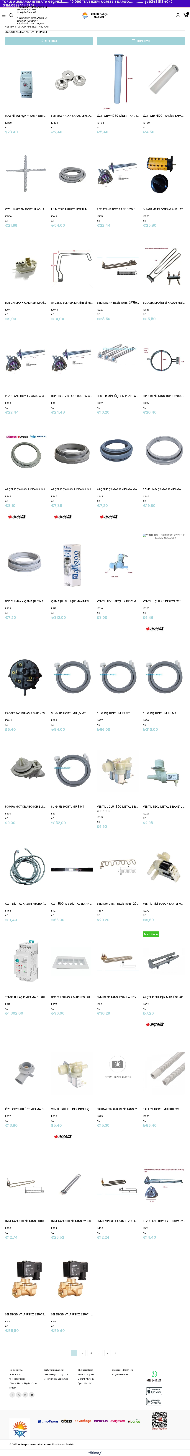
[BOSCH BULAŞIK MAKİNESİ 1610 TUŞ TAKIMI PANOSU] (72, 961)
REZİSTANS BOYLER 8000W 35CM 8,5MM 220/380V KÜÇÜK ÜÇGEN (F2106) (118, 209)
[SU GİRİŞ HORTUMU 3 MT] (72, 771)
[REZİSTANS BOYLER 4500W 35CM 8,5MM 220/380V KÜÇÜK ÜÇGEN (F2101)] (26, 360)
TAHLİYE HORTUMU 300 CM (161, 1109)
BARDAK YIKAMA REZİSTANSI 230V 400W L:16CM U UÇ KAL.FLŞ (118, 1109)
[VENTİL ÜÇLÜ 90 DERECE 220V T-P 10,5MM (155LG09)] (164, 565)
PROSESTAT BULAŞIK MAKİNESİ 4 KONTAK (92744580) (26, 713)
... (99, 1353)
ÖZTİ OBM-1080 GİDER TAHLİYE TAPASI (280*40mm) (118, 116)
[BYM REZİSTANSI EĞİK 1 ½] (118, 961)
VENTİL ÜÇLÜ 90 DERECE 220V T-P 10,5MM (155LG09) (164, 601)
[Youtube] (32, 1395)
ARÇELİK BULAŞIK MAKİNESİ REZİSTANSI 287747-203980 (72, 303)
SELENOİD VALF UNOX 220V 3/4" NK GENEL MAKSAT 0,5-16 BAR (26, 1314)
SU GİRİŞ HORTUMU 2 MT (113, 713)
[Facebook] (12, 1395)
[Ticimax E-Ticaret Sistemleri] (95, 1453)
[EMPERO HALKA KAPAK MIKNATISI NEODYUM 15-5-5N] (72, 80)
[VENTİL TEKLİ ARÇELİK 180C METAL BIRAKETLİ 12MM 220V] (118, 565)
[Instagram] (25, 1395)
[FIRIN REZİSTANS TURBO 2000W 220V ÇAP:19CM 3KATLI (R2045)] (164, 360)
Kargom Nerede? (120, 1374)
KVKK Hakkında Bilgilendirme (23, 1383)
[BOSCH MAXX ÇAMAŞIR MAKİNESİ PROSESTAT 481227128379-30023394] (26, 266)
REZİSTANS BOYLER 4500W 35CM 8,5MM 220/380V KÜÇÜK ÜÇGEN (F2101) (26, 396)
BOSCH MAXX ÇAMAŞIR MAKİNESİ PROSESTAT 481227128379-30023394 (26, 303)
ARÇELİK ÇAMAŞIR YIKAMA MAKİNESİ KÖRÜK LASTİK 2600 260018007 (72, 489)
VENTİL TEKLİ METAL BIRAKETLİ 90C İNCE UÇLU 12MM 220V (164, 807)
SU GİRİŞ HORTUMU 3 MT (67, 807)
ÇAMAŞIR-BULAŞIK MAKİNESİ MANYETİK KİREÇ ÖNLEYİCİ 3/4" (72, 601)
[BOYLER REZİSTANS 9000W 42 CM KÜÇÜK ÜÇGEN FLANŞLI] (72, 360)
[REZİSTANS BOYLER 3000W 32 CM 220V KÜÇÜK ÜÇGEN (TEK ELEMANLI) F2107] (164, 1185)
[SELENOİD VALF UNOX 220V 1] (72, 1278)
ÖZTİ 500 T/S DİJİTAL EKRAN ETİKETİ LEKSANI (72, 904)
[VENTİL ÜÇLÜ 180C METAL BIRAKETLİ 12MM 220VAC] (118, 771)
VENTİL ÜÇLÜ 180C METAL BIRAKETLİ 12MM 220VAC (118, 807)
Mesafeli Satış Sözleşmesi (56, 1379)
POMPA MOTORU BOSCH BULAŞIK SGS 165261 (26, 807)
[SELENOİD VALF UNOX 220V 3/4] (26, 1278)
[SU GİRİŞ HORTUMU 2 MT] (118, 677)
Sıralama (51, 41)
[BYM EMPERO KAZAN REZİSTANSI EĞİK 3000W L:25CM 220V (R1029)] (118, 1185)
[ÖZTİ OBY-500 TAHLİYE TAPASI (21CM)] (164, 80)
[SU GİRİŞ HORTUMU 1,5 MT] (72, 677)
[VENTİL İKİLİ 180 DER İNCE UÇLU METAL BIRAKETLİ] (72, 1073)
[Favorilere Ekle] (26, 91)
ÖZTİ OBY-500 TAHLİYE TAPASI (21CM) (164, 116)
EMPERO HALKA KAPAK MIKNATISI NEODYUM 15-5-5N (72, 116)
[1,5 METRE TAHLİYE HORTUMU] (72, 173)
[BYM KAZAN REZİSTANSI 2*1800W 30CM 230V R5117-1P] (72, 1185)
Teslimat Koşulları (86, 1374)
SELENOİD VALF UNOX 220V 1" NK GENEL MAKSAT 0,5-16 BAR (72, 1314)
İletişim (12, 1388)
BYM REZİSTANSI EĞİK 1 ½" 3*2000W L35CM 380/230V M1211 (118, 997)
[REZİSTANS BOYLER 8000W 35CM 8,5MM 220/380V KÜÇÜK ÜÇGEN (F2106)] (118, 173)
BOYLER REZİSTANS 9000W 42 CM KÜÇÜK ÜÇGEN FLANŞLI (72, 396)
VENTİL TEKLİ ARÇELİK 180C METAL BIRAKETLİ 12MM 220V (118, 601)
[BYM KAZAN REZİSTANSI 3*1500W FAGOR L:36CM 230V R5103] (118, 266)
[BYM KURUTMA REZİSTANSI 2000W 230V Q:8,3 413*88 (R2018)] (118, 868)
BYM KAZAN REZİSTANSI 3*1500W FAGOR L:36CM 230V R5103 (118, 303)
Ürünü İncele (35, 91)
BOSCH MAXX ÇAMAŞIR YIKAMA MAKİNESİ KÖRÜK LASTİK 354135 (26, 601)
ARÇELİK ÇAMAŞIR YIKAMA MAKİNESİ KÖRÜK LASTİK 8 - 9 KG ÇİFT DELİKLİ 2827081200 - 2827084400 (26, 489)
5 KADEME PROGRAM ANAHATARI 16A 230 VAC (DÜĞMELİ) (164, 209)
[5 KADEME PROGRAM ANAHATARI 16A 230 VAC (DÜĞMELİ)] (164, 173)
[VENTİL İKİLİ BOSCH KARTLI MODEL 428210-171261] (164, 868)
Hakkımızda (15, 1374)
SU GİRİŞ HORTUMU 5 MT (159, 713)
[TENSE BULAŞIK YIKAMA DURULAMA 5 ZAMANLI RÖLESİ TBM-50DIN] (26, 961)
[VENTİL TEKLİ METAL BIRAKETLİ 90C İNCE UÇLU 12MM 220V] (164, 771)
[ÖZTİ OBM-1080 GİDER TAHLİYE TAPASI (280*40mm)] (118, 80)
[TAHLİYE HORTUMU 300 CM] (164, 1073)
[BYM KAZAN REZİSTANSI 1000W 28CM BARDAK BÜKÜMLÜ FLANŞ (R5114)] (26, 1185)
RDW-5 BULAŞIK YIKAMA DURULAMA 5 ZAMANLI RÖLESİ (26, 116)
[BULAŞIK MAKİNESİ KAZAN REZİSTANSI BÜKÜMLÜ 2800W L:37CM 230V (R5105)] (164, 266)
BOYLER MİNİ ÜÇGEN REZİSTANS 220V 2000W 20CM (118, 396)
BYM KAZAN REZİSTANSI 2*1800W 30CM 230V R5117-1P (72, 1221)
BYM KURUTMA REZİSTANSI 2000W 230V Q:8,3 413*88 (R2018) (118, 904)
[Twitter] (19, 1395)
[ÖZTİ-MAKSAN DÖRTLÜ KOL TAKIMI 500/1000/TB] (26, 173)
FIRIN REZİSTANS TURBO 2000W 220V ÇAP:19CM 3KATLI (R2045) (164, 396)
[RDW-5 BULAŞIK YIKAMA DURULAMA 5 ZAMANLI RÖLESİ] (26, 80)
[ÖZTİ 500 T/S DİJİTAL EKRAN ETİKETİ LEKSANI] (72, 868)
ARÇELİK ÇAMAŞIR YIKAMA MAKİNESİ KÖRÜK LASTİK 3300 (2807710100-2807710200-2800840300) (118, 489)
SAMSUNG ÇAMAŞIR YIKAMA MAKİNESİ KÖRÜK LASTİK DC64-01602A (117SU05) (164, 489)
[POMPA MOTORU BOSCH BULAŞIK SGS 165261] (26, 771)
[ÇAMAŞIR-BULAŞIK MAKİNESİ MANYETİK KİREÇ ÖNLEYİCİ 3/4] (72, 565)
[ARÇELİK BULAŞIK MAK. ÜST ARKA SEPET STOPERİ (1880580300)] (164, 961)
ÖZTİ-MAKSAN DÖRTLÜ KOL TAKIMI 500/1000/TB (26, 209)
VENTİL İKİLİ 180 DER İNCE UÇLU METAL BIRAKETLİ (72, 1109)
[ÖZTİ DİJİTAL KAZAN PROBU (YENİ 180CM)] (26, 868)
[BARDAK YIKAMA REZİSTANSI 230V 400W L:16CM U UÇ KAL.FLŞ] (118, 1073)
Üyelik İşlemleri (85, 1383)
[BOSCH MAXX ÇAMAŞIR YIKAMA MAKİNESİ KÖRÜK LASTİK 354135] (26, 565)
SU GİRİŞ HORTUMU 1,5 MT (68, 713)
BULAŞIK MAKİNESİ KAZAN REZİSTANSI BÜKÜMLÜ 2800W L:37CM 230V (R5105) (164, 303)
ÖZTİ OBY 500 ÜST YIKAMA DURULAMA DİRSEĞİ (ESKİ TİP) (26, 1109)
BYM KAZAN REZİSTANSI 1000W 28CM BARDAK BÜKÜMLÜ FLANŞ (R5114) (26, 1221)
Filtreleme (143, 41)
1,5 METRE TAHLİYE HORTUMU (70, 209)
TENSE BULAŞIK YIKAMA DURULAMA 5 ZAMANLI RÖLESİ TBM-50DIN (26, 997)
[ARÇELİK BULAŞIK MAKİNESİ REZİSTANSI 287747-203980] (72, 266)
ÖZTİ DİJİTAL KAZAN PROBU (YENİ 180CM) (26, 904)
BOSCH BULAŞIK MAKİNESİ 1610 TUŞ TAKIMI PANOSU (72, 997)
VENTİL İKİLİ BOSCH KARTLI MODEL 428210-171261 (164, 904)
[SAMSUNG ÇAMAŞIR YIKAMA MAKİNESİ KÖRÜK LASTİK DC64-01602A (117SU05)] (164, 453)
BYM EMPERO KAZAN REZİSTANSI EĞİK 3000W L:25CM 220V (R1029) (118, 1221)
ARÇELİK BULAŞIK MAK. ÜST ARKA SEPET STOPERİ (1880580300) (164, 997)
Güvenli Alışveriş (86, 1379)
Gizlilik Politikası (17, 1379)
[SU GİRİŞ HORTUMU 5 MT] (164, 677)
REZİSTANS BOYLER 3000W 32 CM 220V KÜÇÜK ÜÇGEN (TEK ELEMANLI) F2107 (164, 1221)
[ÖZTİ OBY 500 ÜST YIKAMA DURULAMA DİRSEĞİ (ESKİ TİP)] (26, 1073)
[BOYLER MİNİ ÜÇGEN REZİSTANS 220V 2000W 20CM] (118, 360)
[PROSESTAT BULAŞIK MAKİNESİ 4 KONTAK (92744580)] (26, 677)
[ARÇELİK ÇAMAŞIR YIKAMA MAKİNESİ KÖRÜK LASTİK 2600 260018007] (72, 453)
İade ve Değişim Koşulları (56, 1374)
